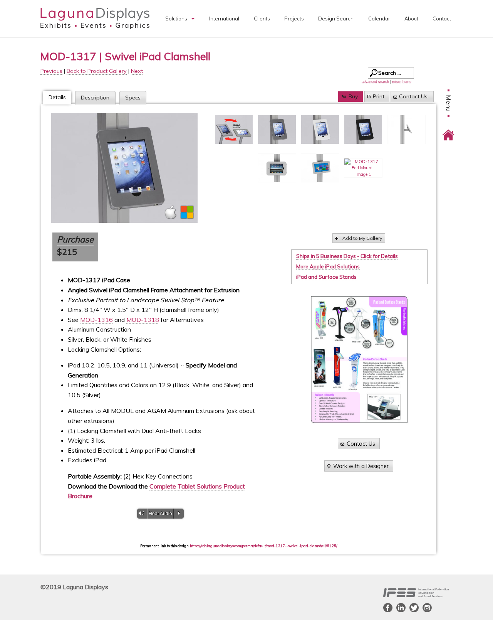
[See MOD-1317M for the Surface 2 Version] (320, 168)
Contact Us (413, 96)
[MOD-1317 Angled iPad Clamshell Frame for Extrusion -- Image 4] (406, 129)
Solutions (176, 18)
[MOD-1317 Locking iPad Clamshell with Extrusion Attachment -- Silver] (124, 168)
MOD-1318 (142, 319)
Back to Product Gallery (97, 70)
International (224, 18)
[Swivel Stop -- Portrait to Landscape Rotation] (233, 129)
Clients (262, 18)
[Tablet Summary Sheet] (359, 359)
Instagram (427, 607)
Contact (442, 18)
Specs (133, 97)
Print (378, 96)
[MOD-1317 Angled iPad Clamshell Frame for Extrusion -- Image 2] (276, 168)
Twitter (414, 607)
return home (401, 82)
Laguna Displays (94, 18)
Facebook (387, 607)
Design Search (336, 18)
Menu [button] (449, 103)
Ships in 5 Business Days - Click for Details (347, 256)
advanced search (375, 82)
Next (137, 70)
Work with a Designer (361, 466)
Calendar (379, 18)
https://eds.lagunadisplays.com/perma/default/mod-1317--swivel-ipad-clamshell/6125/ (263, 546)
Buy (353, 96)
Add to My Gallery (362, 238)
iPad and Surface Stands (326, 277)
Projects (294, 18)
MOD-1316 (96, 319)
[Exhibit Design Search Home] (448, 129)
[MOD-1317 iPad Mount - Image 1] (363, 168)
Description (95, 97)
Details (57, 97)
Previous (51, 70)
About (411, 18)
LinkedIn (401, 607)
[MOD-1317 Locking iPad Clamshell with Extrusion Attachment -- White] (320, 129)
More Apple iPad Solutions (328, 266)
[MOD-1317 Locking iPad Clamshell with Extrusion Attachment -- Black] (363, 129)
